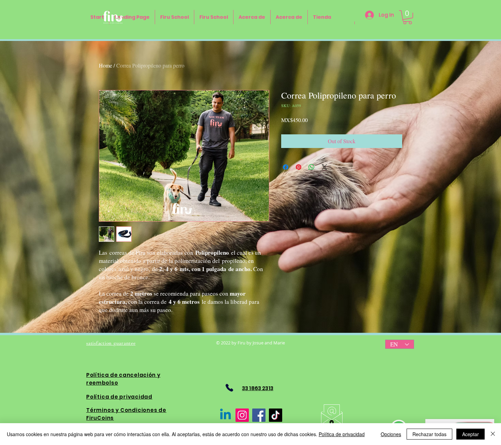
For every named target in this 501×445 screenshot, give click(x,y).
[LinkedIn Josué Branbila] (225, 415)
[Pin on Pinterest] (298, 167)
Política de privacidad (342, 434)
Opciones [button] (391, 434)
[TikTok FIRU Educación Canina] (275, 415)
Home (105, 65)
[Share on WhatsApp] (311, 167)
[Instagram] (242, 415)
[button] (407, 17)
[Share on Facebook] (286, 167)
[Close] (493, 434)
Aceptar (470, 434)
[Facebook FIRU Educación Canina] (258, 415)
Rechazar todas (429, 434)
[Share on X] (324, 167)
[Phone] (229, 387)
